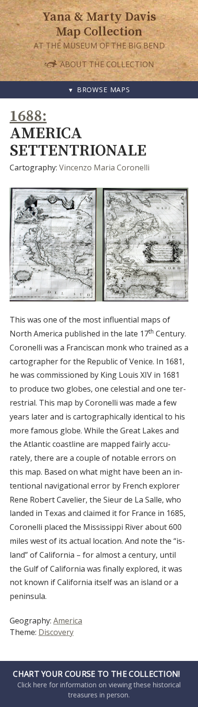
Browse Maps (103, 89)
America (67, 620)
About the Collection (106, 64)
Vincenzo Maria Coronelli (104, 167)
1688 (26, 116)
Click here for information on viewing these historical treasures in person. (97, 684)
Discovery (56, 632)
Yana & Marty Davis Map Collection (99, 24)
